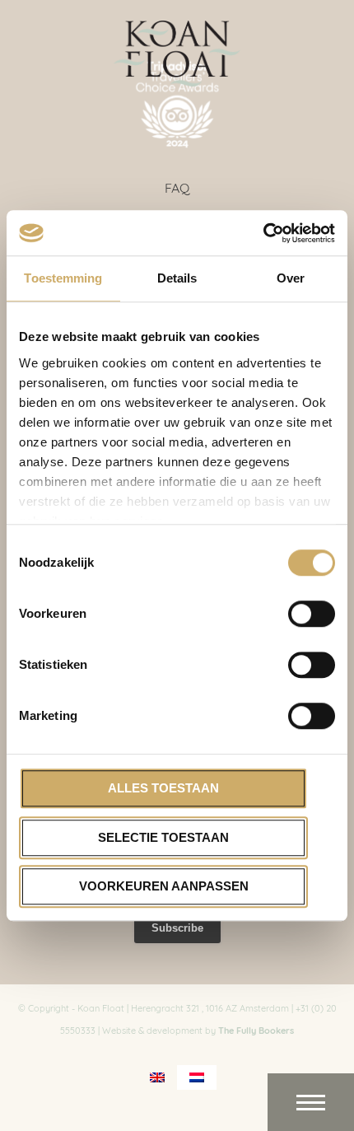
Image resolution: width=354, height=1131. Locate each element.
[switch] (311, 614)
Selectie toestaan (163, 837)
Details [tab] (177, 278)
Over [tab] (291, 278)
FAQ (177, 186)
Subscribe (177, 928)
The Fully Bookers (256, 1029)
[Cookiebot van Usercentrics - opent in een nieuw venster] (263, 233)
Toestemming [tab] (63, 278)
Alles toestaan (163, 788)
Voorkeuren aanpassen (164, 886)
